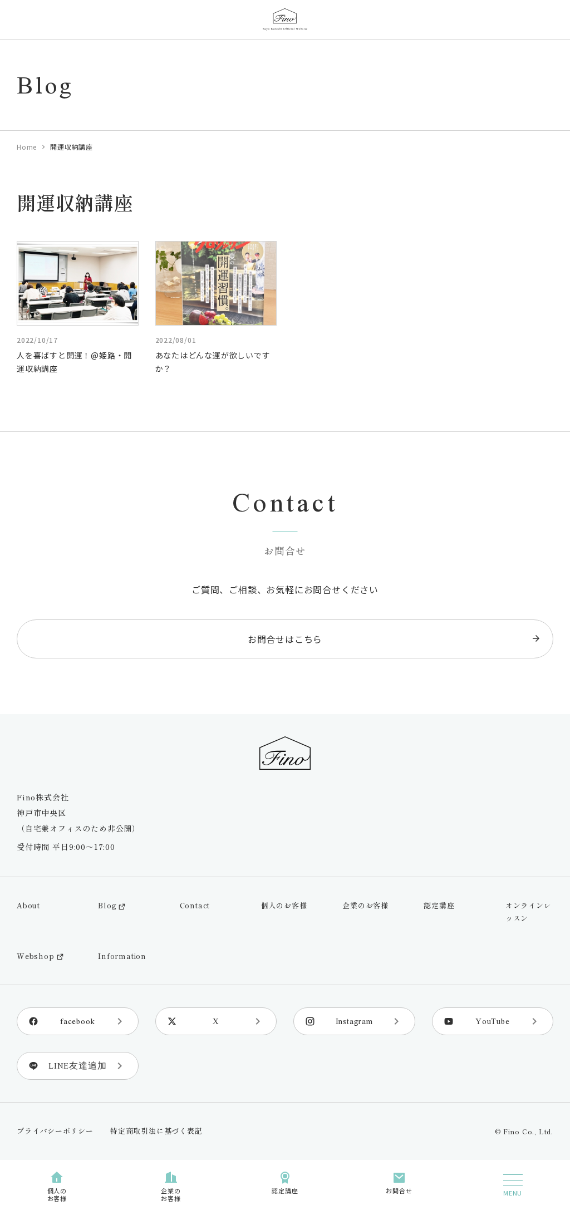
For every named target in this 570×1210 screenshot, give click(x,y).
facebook (77, 1021)
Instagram (354, 1021)
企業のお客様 (365, 905)
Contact (195, 905)
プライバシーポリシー (55, 1130)
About (28, 905)
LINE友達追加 (77, 1066)
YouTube (492, 1021)
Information (122, 956)
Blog (107, 905)
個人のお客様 (284, 905)
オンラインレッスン (528, 911)
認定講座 (439, 905)
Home (27, 146)
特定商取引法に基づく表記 (156, 1130)
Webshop (36, 956)
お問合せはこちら (285, 639)
